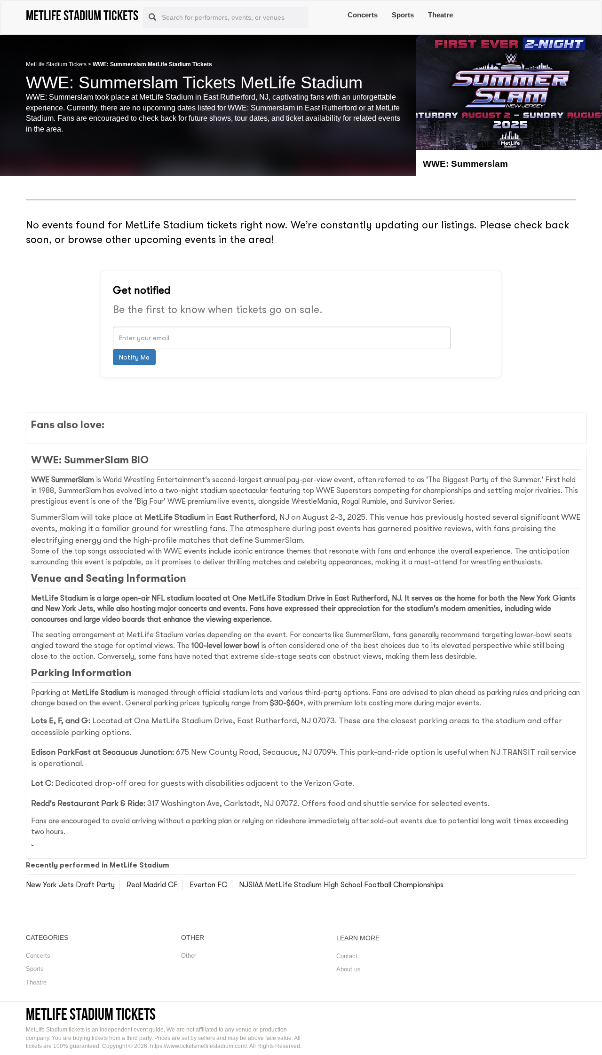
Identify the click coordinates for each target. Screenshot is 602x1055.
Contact (346, 956)
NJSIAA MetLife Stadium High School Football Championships (341, 885)
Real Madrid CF (152, 885)
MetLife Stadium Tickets (56, 64)
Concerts (363, 15)
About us (348, 969)
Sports (403, 15)
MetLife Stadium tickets (91, 1014)
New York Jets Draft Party (70, 885)
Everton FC (208, 885)
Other (188, 955)
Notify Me (134, 357)
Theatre (440, 15)
